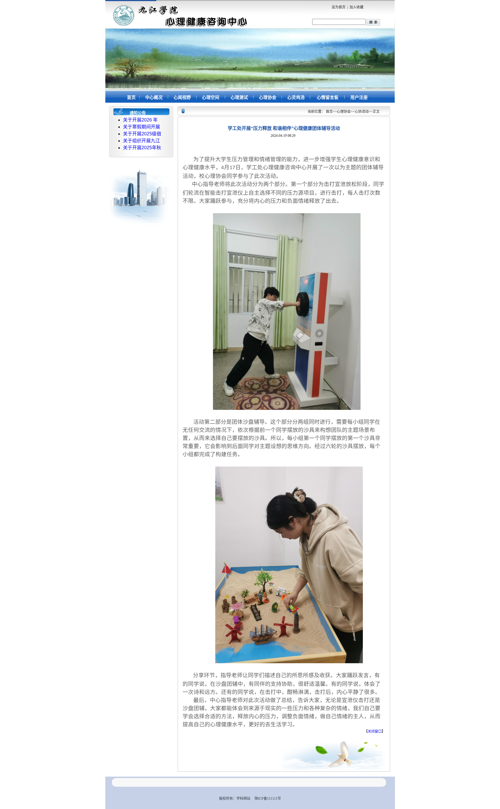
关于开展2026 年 (140, 119)
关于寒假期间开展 (141, 126)
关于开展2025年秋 (142, 147)
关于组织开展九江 (141, 140)
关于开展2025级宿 (142, 133)
